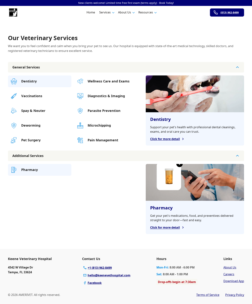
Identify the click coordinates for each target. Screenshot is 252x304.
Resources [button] (145, 12)
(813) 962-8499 (229, 12)
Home (91, 12)
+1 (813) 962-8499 (100, 268)
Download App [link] (233, 281)
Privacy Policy (234, 295)
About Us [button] (124, 12)
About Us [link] (229, 267)
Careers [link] (228, 274)
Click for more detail (165, 139)
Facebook (95, 283)
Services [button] (105, 12)
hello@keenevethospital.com (109, 275)
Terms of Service (207, 295)
